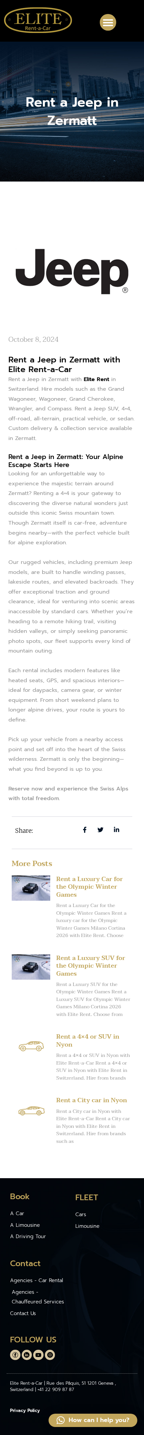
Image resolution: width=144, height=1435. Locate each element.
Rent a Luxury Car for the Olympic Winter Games (89, 887)
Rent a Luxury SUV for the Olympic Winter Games (90, 966)
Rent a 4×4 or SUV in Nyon (87, 1041)
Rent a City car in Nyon (91, 1100)
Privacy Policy (25, 1410)
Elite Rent (96, 379)
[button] (108, 22)
